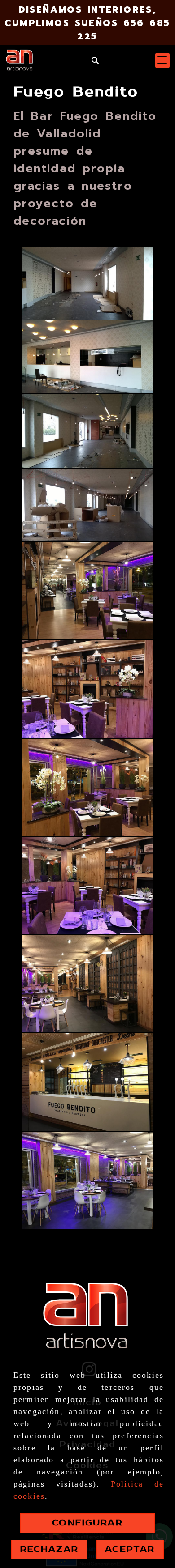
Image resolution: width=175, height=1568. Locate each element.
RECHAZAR (49, 1549)
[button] (162, 60)
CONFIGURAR (87, 1523)
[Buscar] (95, 60)
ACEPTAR (130, 1549)
